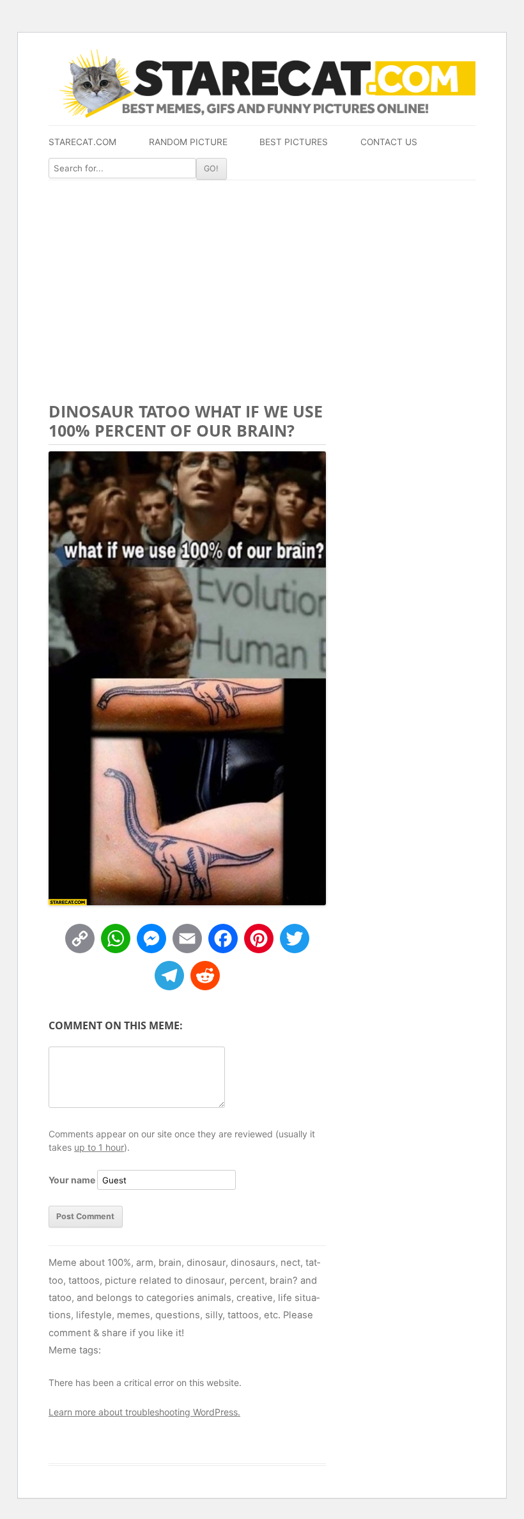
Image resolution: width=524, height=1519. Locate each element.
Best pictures (293, 142)
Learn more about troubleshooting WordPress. (144, 1411)
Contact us (388, 142)
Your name (72, 1179)
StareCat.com (82, 142)
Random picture (188, 142)
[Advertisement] (262, 276)
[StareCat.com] (262, 83)
